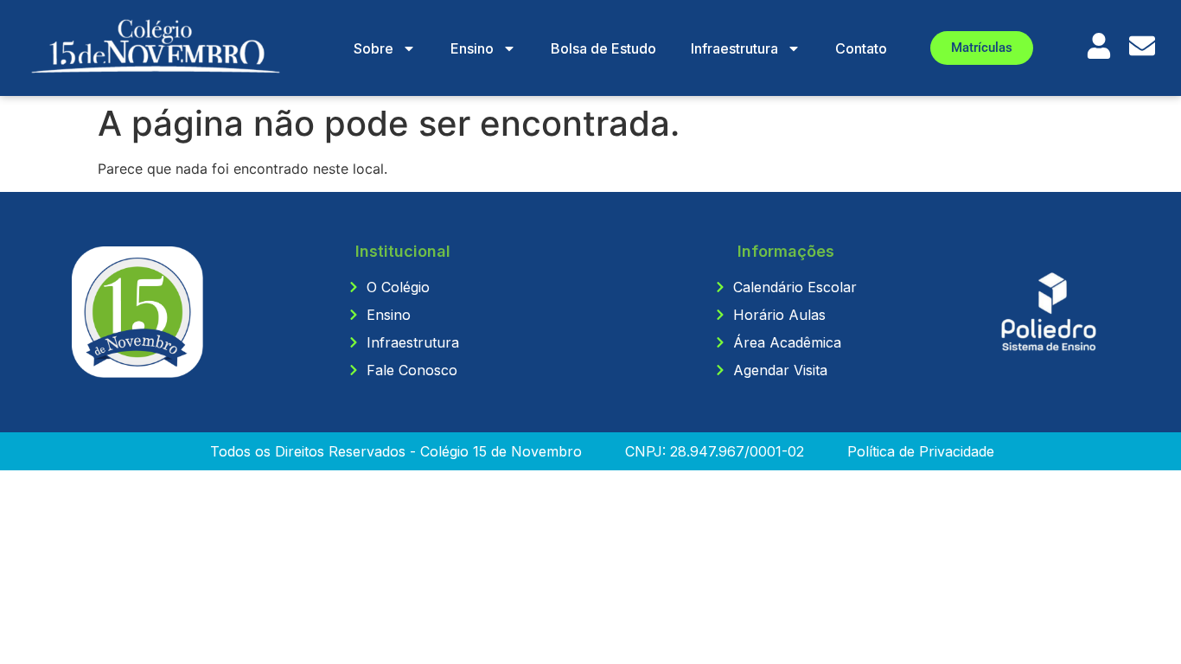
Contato (861, 48)
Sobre (373, 48)
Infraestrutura (734, 48)
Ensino (472, 48)
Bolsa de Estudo (603, 48)
